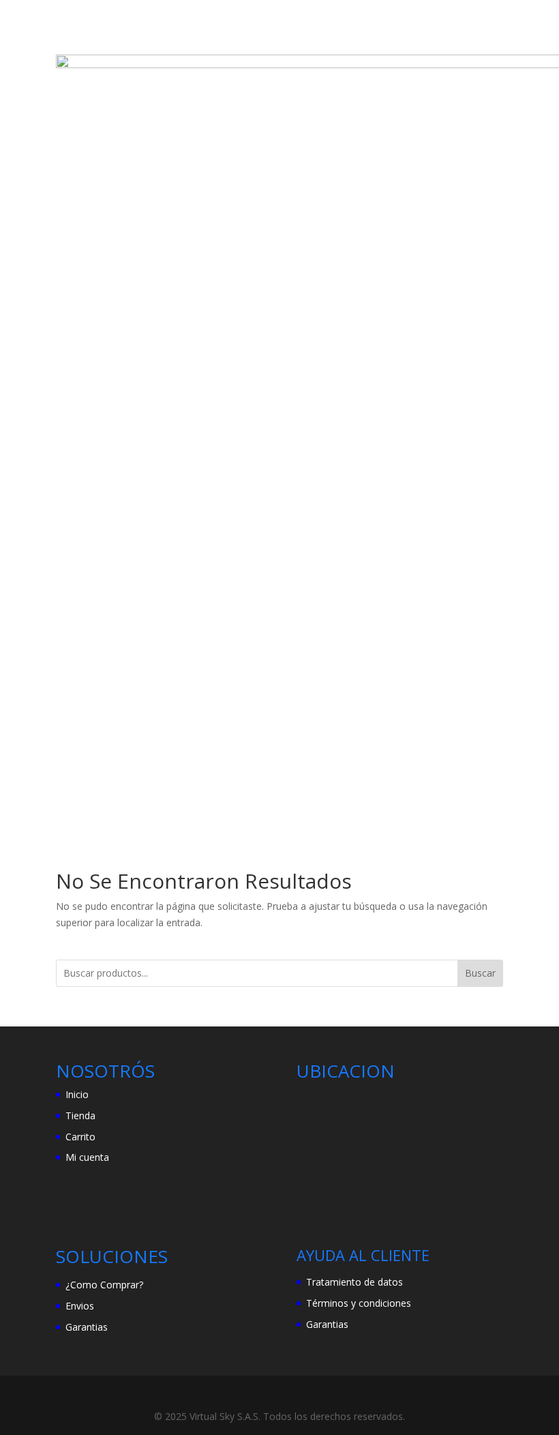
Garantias (86, 1326)
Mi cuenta (87, 1157)
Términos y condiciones (358, 1303)
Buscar (480, 972)
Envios (79, 1305)
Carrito (80, 1136)
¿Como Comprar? (104, 1284)
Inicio (77, 1094)
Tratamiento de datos (354, 1281)
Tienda (80, 1115)
